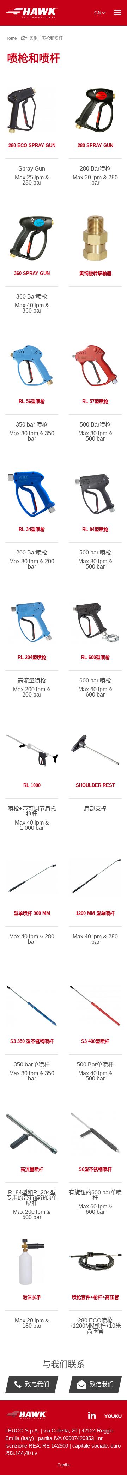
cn (97, 12)
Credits (64, 1465)
